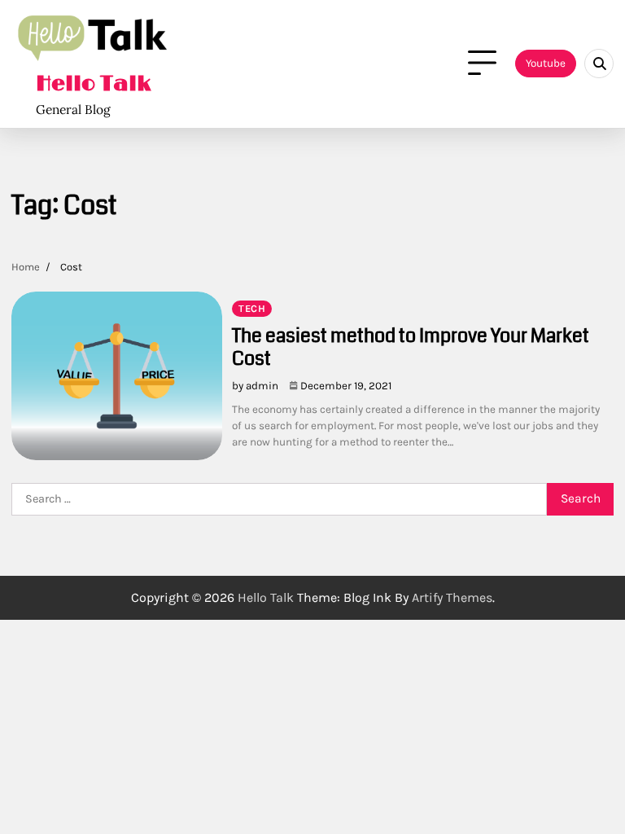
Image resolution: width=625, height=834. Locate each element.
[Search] (599, 63)
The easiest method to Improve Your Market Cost (410, 347)
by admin (255, 386)
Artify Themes (452, 597)
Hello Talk (93, 84)
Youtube (546, 63)
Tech (251, 308)
